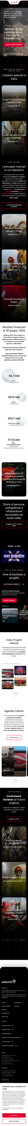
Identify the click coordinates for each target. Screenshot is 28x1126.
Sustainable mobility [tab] (12, 584)
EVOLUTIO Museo (6, 1041)
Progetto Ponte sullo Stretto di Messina (11, 1037)
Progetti (4, 1009)
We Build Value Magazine (8, 1045)
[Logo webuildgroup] (9, 983)
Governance (17, 1002)
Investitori (5, 1016)
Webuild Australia (6, 1025)
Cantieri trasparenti (6, 1033)
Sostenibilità (5, 1013)
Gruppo (4, 1002)
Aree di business (6, 1006)
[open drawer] (24, 2)
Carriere (16, 1006)
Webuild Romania (6, 1029)
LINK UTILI (4, 1021)
